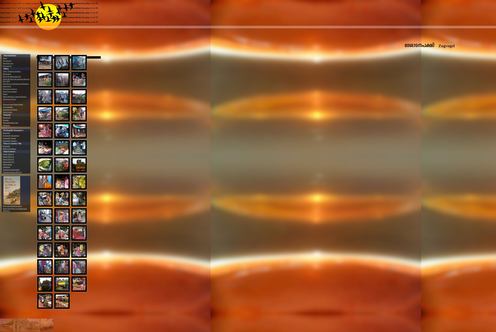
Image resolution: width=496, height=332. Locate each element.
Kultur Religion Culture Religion (14, 97)
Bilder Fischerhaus (9, 149)
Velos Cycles (7, 112)
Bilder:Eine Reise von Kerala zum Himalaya (15, 210)
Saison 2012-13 (8, 154)
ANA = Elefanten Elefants (12, 71)
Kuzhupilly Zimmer (10, 141)
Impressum (6, 118)
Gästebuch (6, 167)
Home (5, 58)
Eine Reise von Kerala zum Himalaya (16, 84)
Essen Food (7, 86)
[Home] (6, 331)
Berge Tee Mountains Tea (12, 77)
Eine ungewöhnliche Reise (12, 206)
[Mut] (46, 331)
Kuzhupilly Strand (9, 138)
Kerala (5, 94)
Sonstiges (6, 125)
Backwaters (7, 74)
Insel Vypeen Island (10, 91)
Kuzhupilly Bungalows (11, 136)
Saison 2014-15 (8, 159)
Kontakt (6, 120)
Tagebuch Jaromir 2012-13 (12, 172)
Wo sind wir (7, 61)
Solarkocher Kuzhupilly (11, 170)
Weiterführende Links (10, 123)
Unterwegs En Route (10, 110)
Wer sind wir (7, 66)
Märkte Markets (8, 102)
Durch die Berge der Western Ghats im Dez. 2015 (16, 80)
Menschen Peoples (9, 99)
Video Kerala (7, 164)
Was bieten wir (8, 63)
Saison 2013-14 (8, 157)
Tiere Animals (8, 107)
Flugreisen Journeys (10, 89)
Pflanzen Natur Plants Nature (13, 104)
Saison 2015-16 (8, 162)
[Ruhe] (33, 331)
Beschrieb (6, 133)
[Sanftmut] (19, 331)
